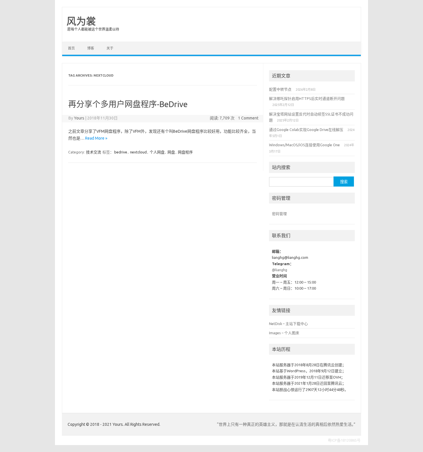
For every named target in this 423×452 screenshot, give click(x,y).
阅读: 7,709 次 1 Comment (234, 118)
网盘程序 (185, 152)
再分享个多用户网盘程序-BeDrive (128, 104)
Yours (79, 118)
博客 (90, 48)
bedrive (120, 152)
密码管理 (279, 214)
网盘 (171, 152)
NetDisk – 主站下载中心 (288, 324)
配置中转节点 (280, 89)
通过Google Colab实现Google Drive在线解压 (306, 130)
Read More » (96, 138)
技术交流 (93, 152)
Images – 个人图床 (284, 333)
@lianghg (279, 270)
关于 (109, 48)
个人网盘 (157, 152)
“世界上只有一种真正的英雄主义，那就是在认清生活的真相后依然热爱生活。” (286, 424)
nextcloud (138, 152)
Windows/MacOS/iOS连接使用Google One (304, 145)
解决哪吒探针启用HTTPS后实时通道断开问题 (307, 98)
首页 (71, 48)
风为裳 (81, 21)
